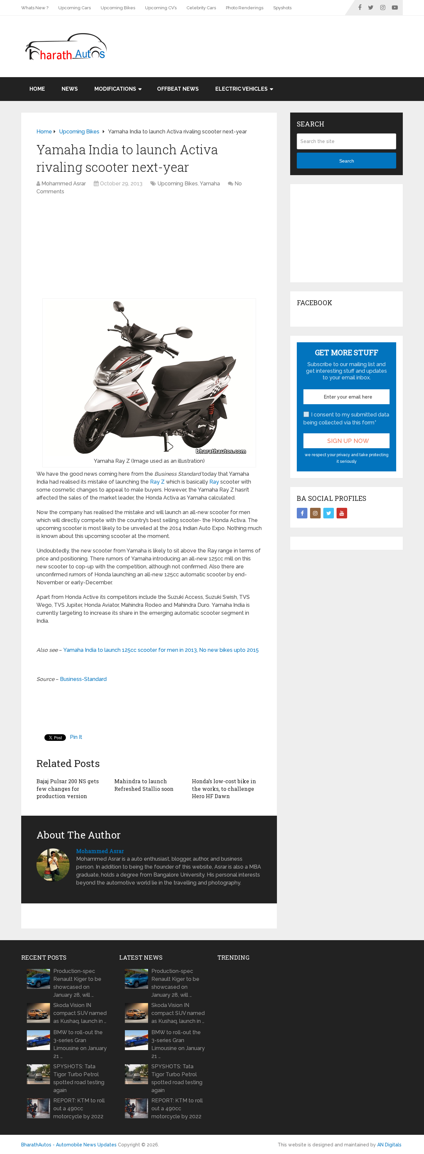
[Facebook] (302, 513)
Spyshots (282, 7)
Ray (214, 482)
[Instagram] (315, 513)
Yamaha (210, 183)
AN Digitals (389, 1144)
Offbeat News (178, 89)
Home (37, 89)
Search (346, 161)
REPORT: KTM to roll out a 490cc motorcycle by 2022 (79, 1108)
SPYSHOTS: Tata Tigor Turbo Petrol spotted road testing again (78, 1078)
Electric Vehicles (241, 89)
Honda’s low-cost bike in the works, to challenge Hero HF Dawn (224, 788)
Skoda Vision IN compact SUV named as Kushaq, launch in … (80, 1013)
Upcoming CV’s (161, 7)
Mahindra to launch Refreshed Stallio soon (144, 785)
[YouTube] (342, 513)
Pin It (76, 737)
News (70, 89)
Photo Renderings (244, 7)
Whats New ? (34, 7)
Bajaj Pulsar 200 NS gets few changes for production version (67, 788)
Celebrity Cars (201, 7)
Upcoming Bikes (118, 7)
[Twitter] (328, 513)
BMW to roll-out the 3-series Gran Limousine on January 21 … (80, 1044)
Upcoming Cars (74, 7)
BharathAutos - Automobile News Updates (69, 1144)
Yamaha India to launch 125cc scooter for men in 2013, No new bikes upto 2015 (161, 650)
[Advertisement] (282, 37)
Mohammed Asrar (63, 183)
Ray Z (157, 482)
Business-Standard (83, 679)
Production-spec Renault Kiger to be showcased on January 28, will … (77, 983)
